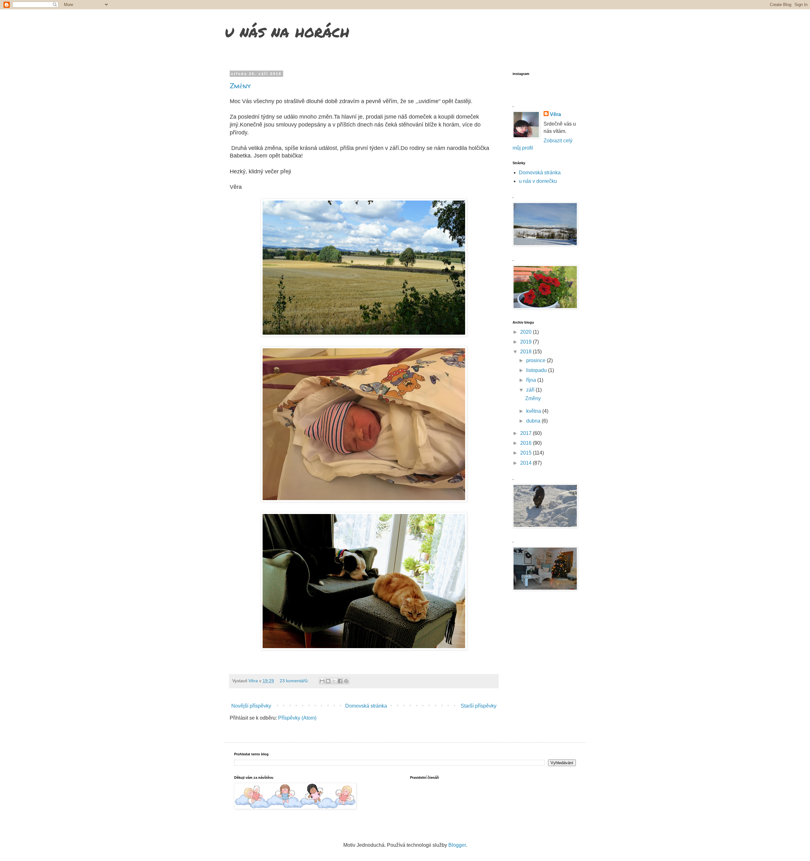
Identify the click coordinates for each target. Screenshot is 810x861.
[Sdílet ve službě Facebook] (340, 681)
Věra (555, 114)
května (534, 411)
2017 (526, 433)
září (531, 390)
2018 (526, 351)
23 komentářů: (295, 680)
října (531, 380)
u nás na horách (287, 31)
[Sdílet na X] (334, 681)
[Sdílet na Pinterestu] (346, 681)
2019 (526, 341)
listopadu (537, 370)
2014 (526, 463)
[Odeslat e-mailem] (322, 681)
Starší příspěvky (478, 706)
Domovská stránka (366, 706)
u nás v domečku (538, 181)
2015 (526, 452)
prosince (536, 360)
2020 (526, 332)
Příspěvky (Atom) (297, 718)
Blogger (457, 845)
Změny (240, 85)
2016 (526, 443)
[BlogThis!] (328, 681)
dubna (534, 421)
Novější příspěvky (251, 706)
